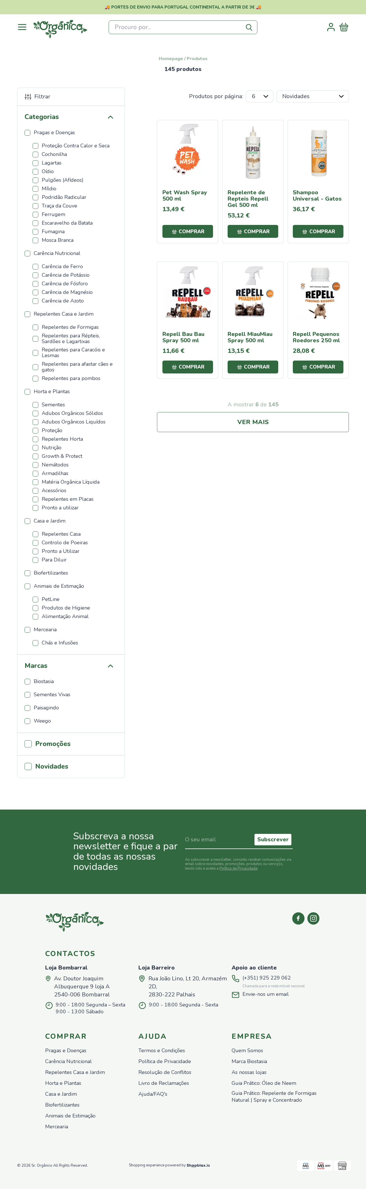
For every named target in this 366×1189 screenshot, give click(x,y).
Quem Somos (247, 1050)
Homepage (171, 59)
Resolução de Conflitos (164, 1072)
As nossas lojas (249, 1072)
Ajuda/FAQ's (152, 1094)
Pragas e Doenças (65, 1050)
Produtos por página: (216, 96)
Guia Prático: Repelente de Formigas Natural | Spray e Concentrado (274, 1096)
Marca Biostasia (249, 1061)
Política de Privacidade (238, 868)
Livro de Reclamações (163, 1083)
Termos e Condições (161, 1050)
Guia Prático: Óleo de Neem (264, 1083)
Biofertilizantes (62, 1105)
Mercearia (56, 1126)
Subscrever (273, 839)
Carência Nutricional (68, 1061)
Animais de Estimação (70, 1116)
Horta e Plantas (63, 1083)
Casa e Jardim (61, 1094)
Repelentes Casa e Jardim (75, 1072)
